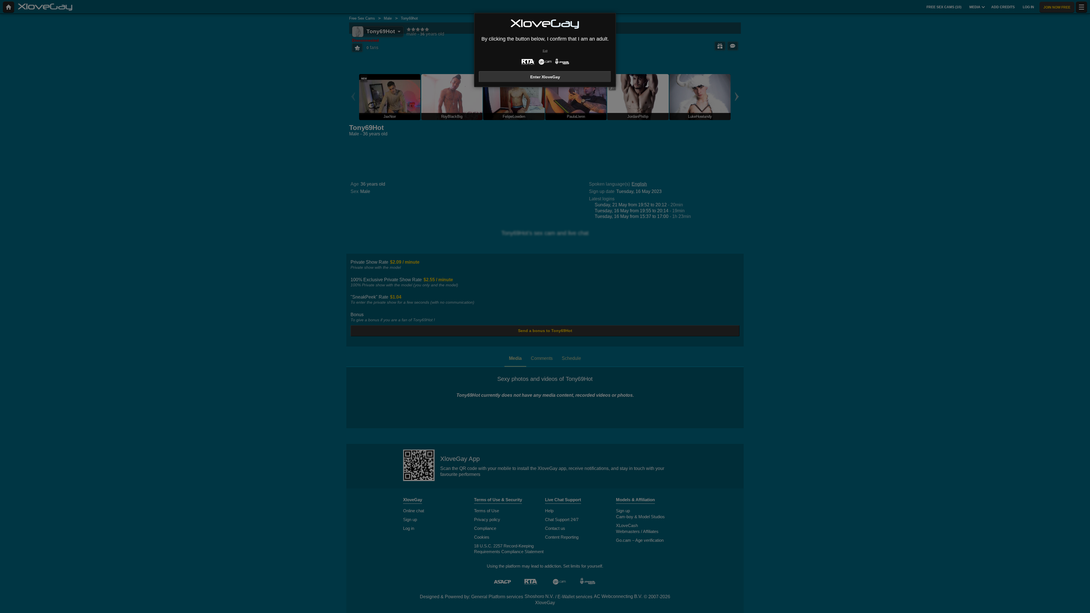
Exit (545, 50)
